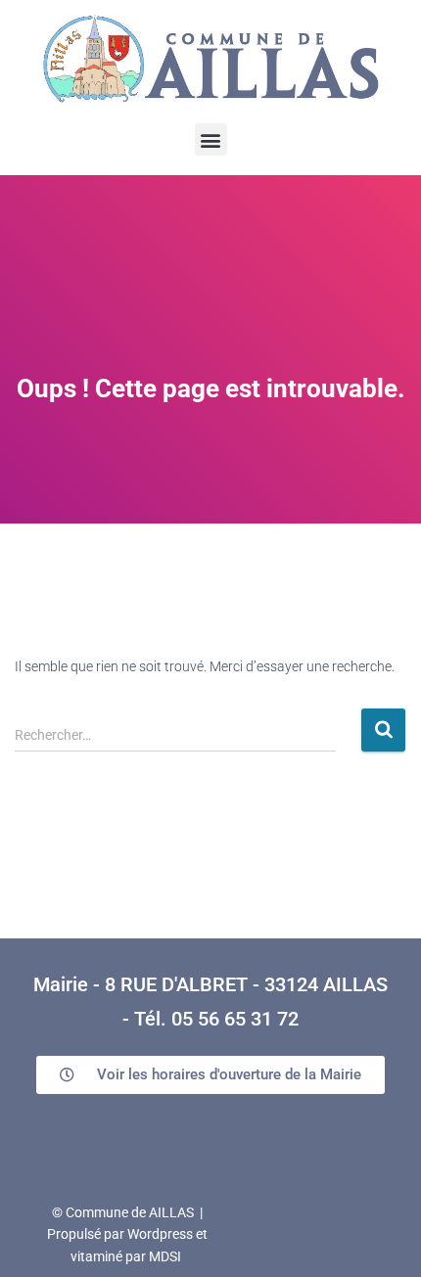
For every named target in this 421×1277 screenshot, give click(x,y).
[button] (211, 139)
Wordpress (160, 1234)
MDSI (165, 1256)
